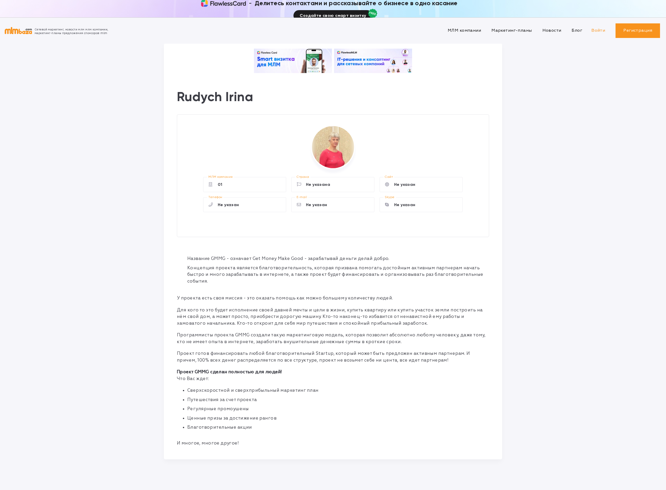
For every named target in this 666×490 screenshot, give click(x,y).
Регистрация (637, 30)
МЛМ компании (464, 30)
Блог (577, 30)
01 (220, 184)
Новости (551, 30)
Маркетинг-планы (511, 30)
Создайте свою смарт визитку (333, 15)
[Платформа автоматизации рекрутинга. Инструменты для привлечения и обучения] (373, 61)
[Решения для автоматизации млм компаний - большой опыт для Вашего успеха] (293, 61)
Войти (598, 30)
